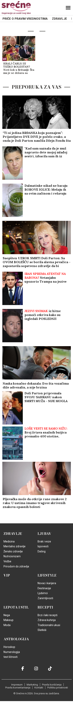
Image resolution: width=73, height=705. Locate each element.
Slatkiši (42, 630)
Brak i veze (44, 541)
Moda (7, 625)
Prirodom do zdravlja (16, 566)
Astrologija (16, 639)
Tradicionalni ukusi (49, 625)
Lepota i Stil (16, 607)
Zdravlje (59, 18)
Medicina (9, 541)
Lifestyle (47, 575)
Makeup (8, 620)
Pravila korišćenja (52, 684)
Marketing (32, 684)
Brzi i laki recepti (47, 615)
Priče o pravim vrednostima (25, 18)
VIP (4, 59)
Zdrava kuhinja (47, 620)
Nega (7, 615)
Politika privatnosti (57, 687)
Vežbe (7, 561)
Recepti (45, 607)
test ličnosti (11, 656)
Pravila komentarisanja (17, 687)
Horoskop (9, 646)
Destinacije (44, 588)
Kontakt (38, 687)
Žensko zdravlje (13, 551)
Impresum (17, 684)
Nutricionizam (12, 556)
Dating (42, 551)
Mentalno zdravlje (15, 546)
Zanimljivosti (45, 598)
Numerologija (12, 652)
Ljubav (44, 533)
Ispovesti (43, 546)
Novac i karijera (47, 583)
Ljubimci (43, 593)
